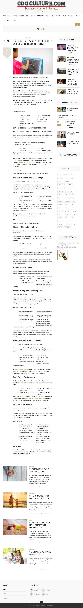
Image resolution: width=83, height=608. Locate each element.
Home (4, 16)
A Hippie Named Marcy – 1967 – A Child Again (66, 116)
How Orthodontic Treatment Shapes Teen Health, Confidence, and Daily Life (72, 48)
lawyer (60, 204)
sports (60, 217)
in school (28, 142)
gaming (66, 194)
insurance (67, 201)
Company (73, 178)
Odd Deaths (67, 211)
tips (68, 221)
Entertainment (40, 16)
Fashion (33, 16)
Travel (15, 16)
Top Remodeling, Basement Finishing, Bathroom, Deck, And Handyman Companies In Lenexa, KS (73, 60)
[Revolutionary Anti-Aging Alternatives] (61, 141)
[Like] (7, 50)
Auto (27, 16)
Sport (64, 16)
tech (72, 217)
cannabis (61, 178)
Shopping (7, 21)
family (69, 184)
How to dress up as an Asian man (73, 133)
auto (60, 174)
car (67, 178)
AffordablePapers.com (63, 243)
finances (74, 188)
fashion (60, 188)
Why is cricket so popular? (72, 109)
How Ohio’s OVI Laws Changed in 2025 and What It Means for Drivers (73, 72)
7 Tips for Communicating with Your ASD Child (39, 470)
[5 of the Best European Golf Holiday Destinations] (61, 122)
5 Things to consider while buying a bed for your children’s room (39, 525)
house (60, 201)
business (73, 174)
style (66, 217)
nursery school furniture (25, 162)
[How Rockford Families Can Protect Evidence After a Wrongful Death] (61, 79)
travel (69, 224)
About (9, 16)
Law (73, 201)
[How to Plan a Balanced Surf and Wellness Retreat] (61, 90)
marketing (66, 207)
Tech (47, 16)
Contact (14, 21)
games (60, 194)
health (73, 194)
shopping (73, 214)
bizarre (66, 174)
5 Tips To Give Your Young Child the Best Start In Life (39, 497)
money (73, 207)
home (60, 198)
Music (60, 211)
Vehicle (60, 227)
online (60, 214)
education (67, 181)
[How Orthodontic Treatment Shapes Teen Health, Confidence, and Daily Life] (61, 45)
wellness (67, 227)
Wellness (58, 16)
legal (66, 204)
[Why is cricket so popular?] (61, 108)
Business (21, 16)
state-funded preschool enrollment (33, 398)
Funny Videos (61, 191)
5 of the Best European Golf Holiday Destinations (71, 124)
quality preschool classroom (21, 369)
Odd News (75, 211)
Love (52, 16)
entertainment (62, 184)
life (72, 204)
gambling (70, 191)
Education (70, 16)
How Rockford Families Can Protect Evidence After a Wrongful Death (73, 82)
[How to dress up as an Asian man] (61, 132)
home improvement (68, 198)
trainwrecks (61, 224)
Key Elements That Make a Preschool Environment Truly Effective (28, 42)
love (60, 207)
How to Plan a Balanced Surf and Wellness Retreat (72, 91)
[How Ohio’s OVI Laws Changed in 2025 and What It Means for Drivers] (61, 69)
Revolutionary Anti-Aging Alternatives (73, 142)
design (60, 181)
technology (61, 221)
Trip (75, 224)
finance (67, 188)
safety (66, 214)
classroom (35, 181)
